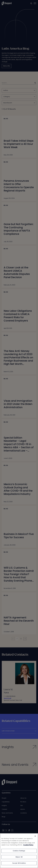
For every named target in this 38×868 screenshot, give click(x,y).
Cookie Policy (28, 845)
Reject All (19, 857)
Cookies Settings (19, 851)
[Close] (35, 836)
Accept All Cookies (19, 863)
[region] (19, 850)
